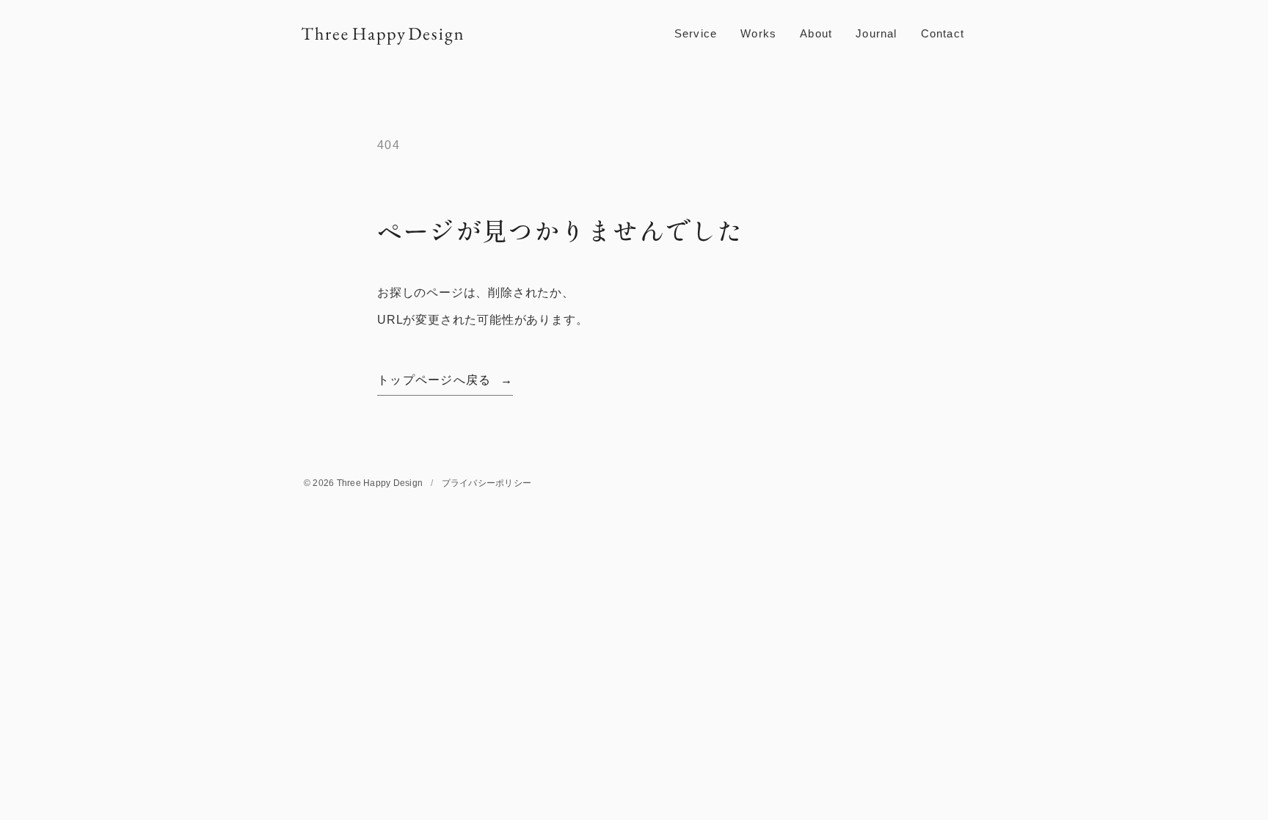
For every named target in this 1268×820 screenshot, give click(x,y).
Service (695, 33)
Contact (942, 33)
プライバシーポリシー (486, 483)
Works (758, 33)
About (816, 33)
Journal (876, 33)
